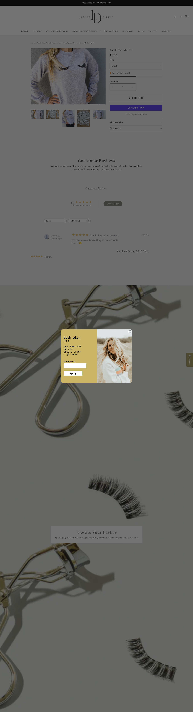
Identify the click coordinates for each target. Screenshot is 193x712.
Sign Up (73, 373)
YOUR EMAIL (69, 361)
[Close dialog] (130, 332)
